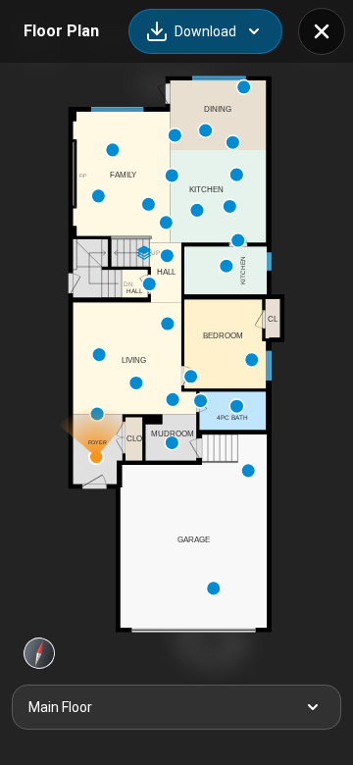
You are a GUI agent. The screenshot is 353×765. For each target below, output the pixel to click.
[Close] (321, 31)
